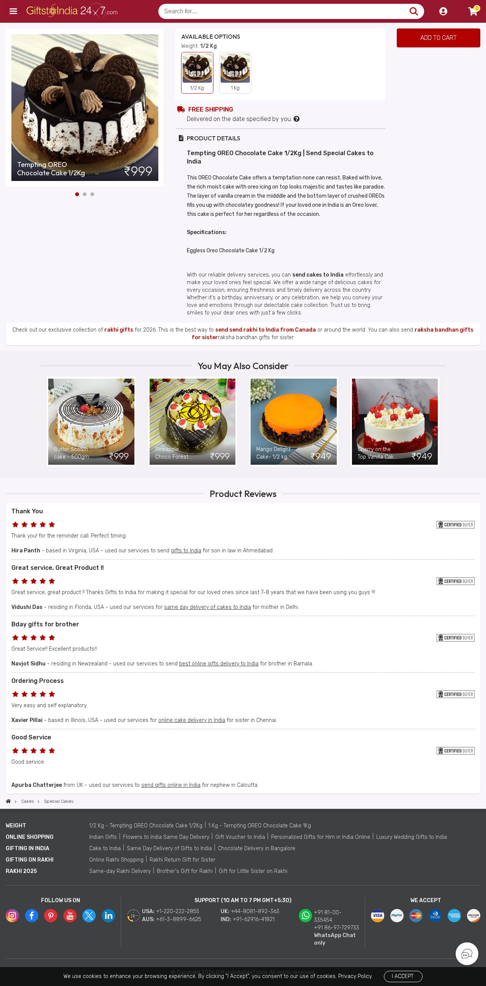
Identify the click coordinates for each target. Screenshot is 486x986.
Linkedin (108, 915)
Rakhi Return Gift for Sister (182, 860)
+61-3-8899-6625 (178, 919)
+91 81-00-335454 (328, 916)
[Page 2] (85, 194)
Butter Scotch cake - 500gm (71, 453)
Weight (16, 825)
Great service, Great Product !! (57, 567)
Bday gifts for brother (45, 624)
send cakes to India (318, 275)
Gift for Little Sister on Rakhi (253, 871)
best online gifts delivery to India (219, 663)
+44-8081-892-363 (255, 911)
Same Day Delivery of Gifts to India (169, 848)
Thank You (27, 511)
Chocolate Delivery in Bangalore (256, 848)
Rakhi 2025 (21, 871)
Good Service (31, 737)
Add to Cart (438, 37)
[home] (8, 801)
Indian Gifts (103, 837)
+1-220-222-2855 (177, 911)
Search (413, 11)
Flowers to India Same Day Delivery (166, 837)
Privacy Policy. (355, 976)
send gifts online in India (170, 785)
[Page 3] (92, 194)
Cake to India (105, 848)
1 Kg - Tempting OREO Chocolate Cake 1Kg (259, 825)
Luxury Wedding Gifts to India (411, 837)
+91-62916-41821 (254, 919)
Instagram (12, 915)
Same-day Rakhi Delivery (120, 871)
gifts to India (186, 550)
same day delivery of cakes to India (207, 607)
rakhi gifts (118, 330)
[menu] (13, 11)
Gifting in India (27, 848)
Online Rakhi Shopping (116, 860)
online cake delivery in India (191, 720)
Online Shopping (30, 837)
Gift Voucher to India (240, 837)
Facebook (31, 915)
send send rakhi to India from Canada (265, 330)
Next (158, 107)
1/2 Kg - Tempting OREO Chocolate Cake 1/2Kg (145, 825)
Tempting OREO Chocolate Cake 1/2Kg (51, 168)
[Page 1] (77, 194)
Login (443, 11)
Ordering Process (37, 680)
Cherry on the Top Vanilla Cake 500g (377, 453)
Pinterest (50, 915)
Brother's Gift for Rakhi (185, 871)
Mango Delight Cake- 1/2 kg (273, 453)
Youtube (70, 915)
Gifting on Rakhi (30, 860)
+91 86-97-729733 (336, 928)
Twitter (89, 915)
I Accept (402, 976)
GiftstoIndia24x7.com (73, 11)
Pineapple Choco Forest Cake (171, 453)
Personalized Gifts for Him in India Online (320, 837)
